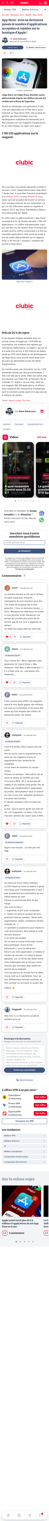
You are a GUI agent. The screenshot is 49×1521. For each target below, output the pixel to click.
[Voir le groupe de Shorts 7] (33, 501)
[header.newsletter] (12, 3)
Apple (28, 15)
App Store (38, 15)
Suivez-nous (12, 47)
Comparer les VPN (24, 1121)
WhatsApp (26, 515)
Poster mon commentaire (24, 1070)
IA (45, 10)
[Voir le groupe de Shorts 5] (27, 501)
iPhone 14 (32, 197)
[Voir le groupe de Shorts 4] (24, 501)
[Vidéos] (19, 1515)
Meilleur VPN (10, 10)
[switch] (40, 3)
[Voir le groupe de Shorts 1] (15, 501)
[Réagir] (4, 53)
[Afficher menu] (3, 3)
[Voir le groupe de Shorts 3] (21, 501)
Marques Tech (17, 15)
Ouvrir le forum (26, 1080)
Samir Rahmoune (20, 39)
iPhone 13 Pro (13, 197)
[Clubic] (24, 3)
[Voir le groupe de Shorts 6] (30, 501)
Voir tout (41, 437)
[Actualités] (8, 1515)
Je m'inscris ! (24, 551)
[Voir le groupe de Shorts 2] (18, 501)
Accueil (5, 15)
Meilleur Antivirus (30, 10)
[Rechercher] (7, 3)
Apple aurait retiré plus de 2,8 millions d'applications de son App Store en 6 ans (20, 1223)
